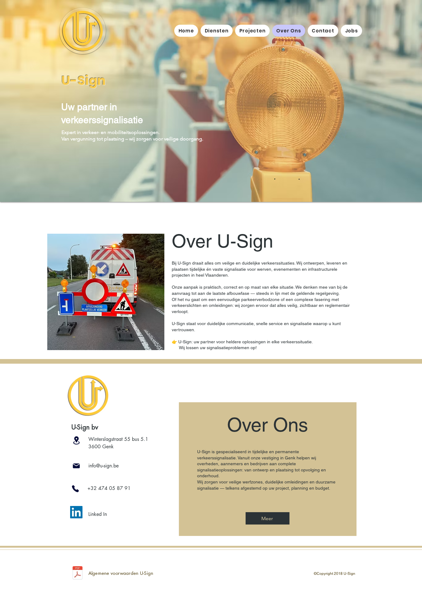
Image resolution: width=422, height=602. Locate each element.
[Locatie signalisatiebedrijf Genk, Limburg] (76, 440)
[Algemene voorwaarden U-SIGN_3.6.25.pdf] (77, 573)
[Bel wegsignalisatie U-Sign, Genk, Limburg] (75, 489)
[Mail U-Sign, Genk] (76, 466)
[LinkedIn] (76, 512)
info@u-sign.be (103, 465)
